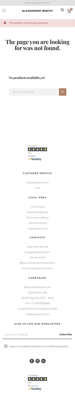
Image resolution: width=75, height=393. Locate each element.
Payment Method (37, 223)
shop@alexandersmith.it (37, 252)
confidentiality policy (57, 346)
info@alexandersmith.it (38, 314)
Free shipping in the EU (37, 3)
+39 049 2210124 (37, 257)
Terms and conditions (37, 217)
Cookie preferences (37, 228)
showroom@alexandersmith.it (37, 268)
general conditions (32, 346)
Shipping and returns (37, 182)
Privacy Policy (38, 206)
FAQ (37, 188)
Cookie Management (37, 212)
